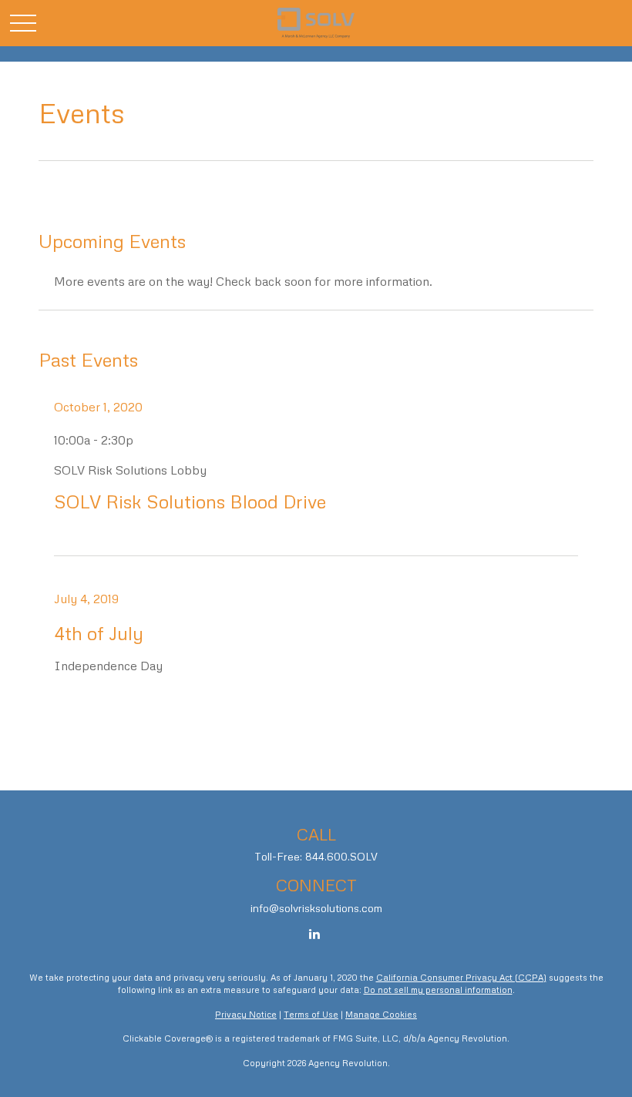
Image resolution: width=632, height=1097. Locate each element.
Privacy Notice (246, 1014)
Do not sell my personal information (438, 990)
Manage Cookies (381, 1014)
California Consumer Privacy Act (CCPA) (461, 977)
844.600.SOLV (341, 856)
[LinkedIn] (314, 934)
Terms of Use (311, 1014)
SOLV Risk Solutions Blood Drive (190, 501)
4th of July (98, 633)
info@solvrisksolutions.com (316, 907)
